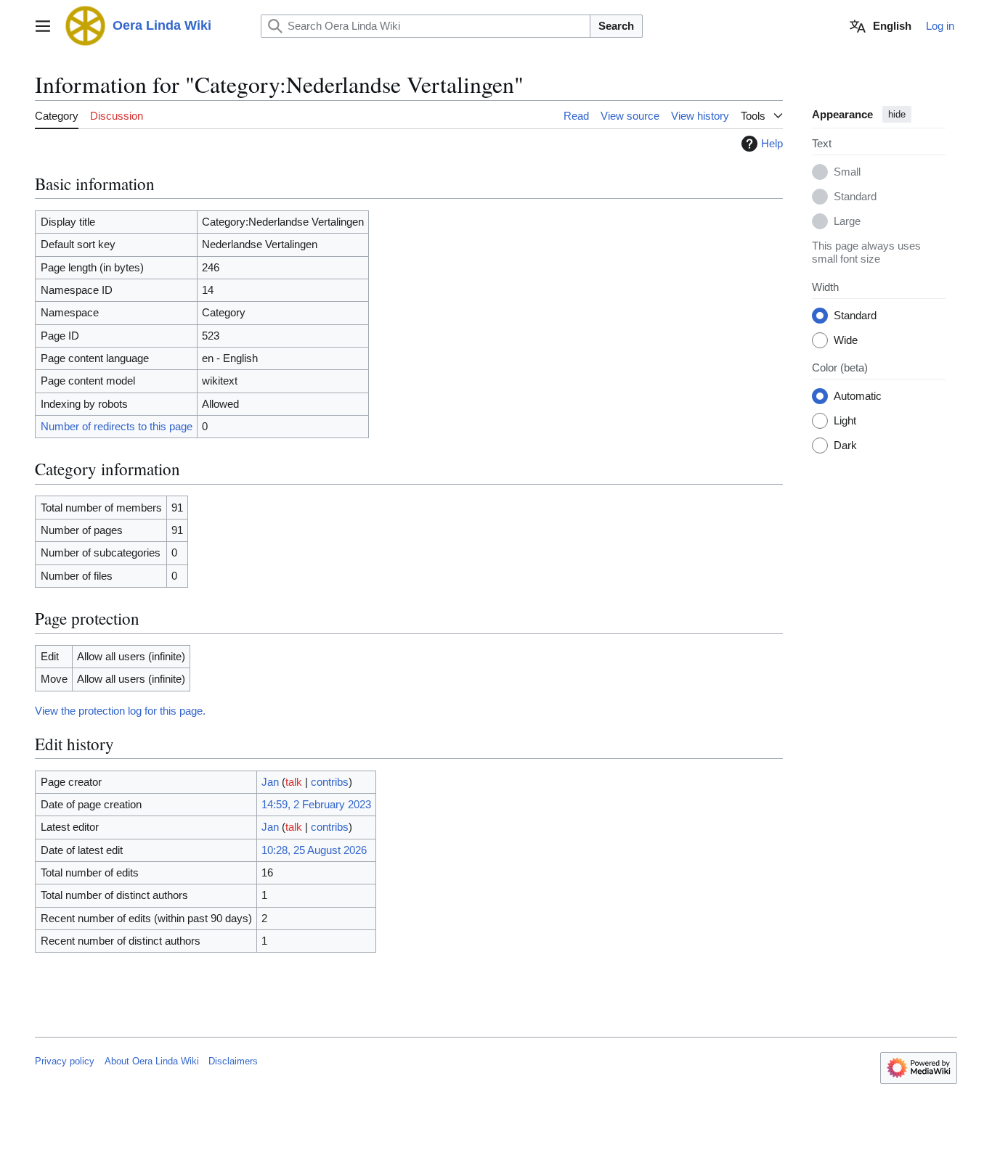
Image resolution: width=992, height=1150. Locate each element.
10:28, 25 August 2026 (314, 850)
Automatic (858, 396)
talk (293, 782)
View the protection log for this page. (120, 711)
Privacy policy (64, 1061)
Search (616, 26)
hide (897, 114)
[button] (43, 26)
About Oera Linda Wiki (152, 1061)
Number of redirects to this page (116, 426)
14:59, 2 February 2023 (316, 804)
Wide (846, 340)
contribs (330, 782)
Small (847, 172)
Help (772, 143)
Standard (855, 197)
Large (847, 221)
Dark (845, 446)
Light (845, 421)
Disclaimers (233, 1061)
